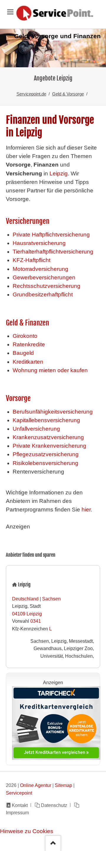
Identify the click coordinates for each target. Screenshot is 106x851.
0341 (35, 621)
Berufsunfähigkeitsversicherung (53, 412)
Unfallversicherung (36, 429)
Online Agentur (35, 785)
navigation (10, 12)
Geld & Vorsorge (68, 93)
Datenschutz (54, 805)
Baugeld (23, 353)
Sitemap (63, 785)
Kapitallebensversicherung (46, 420)
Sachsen (51, 598)
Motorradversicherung (40, 269)
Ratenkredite (29, 344)
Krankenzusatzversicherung (48, 437)
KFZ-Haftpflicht (31, 260)
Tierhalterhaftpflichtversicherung (53, 252)
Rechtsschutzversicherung (46, 286)
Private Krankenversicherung (49, 446)
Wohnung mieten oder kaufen (50, 370)
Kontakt (20, 805)
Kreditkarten (28, 362)
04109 (18, 613)
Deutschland (25, 598)
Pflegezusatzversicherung (46, 454)
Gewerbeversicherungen (44, 277)
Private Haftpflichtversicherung (51, 234)
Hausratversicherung (39, 243)
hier (86, 509)
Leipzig (58, 173)
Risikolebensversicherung (45, 463)
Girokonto (25, 336)
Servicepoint (19, 792)
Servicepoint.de (31, 93)
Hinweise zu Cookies (26, 831)
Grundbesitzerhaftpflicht (43, 294)
